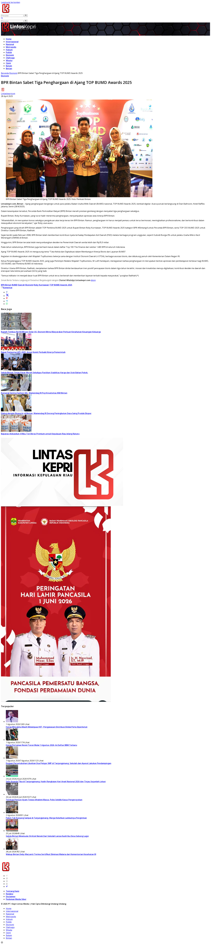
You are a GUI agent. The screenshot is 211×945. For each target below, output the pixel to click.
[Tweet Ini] (7, 295)
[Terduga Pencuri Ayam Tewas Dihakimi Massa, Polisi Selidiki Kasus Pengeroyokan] (12, 794)
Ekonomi (10, 55)
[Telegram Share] (7, 301)
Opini (8, 63)
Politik (9, 52)
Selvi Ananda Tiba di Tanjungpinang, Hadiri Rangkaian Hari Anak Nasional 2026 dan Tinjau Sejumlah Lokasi (56, 781)
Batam (9, 65)
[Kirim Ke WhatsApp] (7, 303)
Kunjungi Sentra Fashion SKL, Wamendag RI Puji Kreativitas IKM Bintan (34, 393)
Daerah (21, 285)
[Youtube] (7, 881)
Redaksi (9, 893)
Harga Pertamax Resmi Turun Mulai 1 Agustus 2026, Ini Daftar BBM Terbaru (41, 745)
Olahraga (10, 57)
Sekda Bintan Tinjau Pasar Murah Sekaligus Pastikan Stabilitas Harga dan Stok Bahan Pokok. (44, 372)
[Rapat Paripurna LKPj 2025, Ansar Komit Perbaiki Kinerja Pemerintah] (16, 349)
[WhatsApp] (7, 883)
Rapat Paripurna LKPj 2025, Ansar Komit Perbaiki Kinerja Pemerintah (33, 352)
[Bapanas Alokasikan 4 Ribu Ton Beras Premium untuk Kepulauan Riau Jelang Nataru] (16, 431)
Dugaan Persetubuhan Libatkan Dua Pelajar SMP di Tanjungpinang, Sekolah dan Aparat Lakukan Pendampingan (58, 763)
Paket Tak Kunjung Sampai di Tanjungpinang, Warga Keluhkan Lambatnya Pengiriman (46, 818)
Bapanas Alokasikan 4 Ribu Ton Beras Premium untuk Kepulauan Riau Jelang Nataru (40, 433)
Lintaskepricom (8, 93)
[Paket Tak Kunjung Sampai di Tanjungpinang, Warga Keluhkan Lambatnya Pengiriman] (12, 812)
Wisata (9, 60)
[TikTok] (7, 886)
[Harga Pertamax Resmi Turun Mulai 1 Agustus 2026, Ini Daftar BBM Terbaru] (12, 739)
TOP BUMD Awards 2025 (60, 285)
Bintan (9, 68)
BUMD (14, 285)
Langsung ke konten (10, 2)
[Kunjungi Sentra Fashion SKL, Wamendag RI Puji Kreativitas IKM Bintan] (16, 390)
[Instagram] (7, 878)
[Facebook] (7, 875)
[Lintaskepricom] (22, 12)
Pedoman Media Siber (16, 899)
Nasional (10, 44)
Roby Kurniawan (41, 285)
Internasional (12, 41)
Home (8, 39)
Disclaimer (11, 896)
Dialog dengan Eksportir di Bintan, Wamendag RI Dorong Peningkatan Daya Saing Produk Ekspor (46, 413)
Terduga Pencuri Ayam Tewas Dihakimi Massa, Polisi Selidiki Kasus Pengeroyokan (44, 799)
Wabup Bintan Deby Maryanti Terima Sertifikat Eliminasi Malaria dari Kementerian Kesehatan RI (51, 854)
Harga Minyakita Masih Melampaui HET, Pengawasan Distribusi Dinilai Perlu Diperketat (46, 727)
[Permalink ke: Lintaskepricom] (3, 91)
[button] (26, 15)
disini (93, 280)
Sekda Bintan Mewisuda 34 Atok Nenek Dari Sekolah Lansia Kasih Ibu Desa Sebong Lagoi (47, 836)
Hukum (9, 49)
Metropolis (11, 47)
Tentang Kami (12, 891)
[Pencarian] (2, 18)
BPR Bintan (6, 285)
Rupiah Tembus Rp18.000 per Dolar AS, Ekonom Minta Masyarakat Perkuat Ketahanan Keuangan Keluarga (51, 331)
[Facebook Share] (7, 292)
